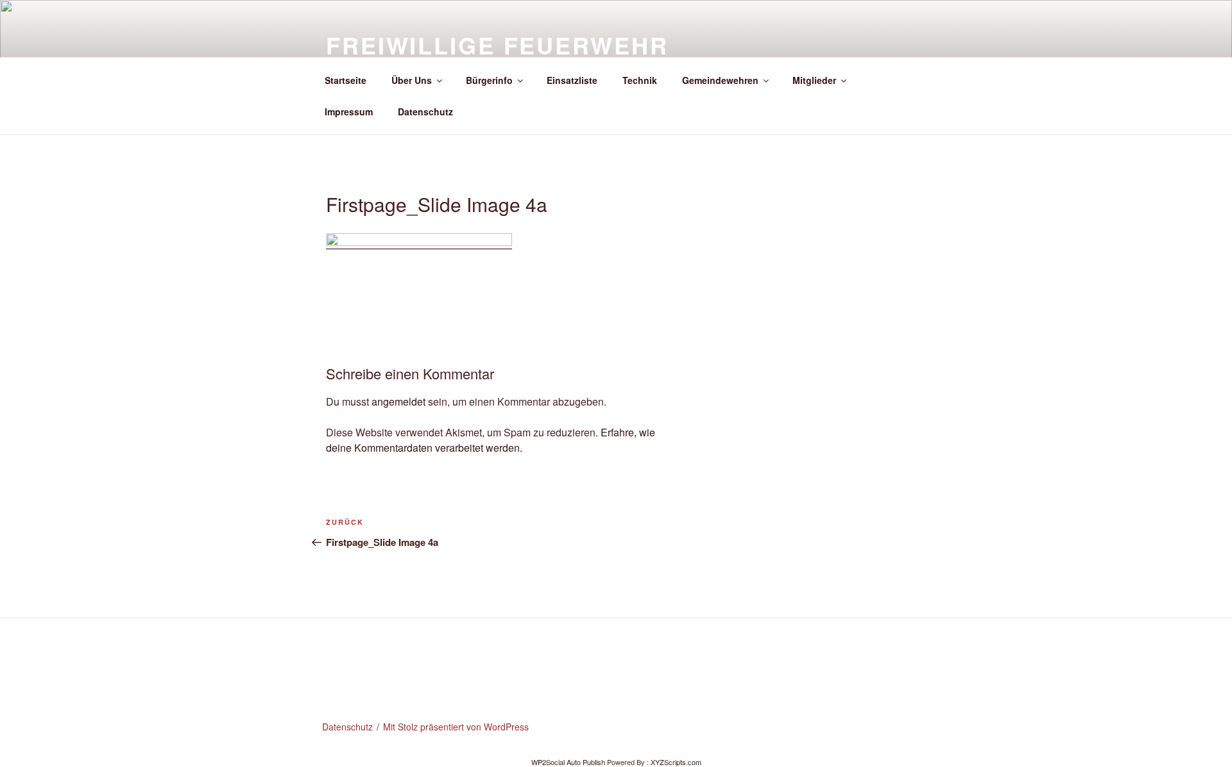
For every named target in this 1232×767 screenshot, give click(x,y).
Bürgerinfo (489, 80)
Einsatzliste (572, 80)
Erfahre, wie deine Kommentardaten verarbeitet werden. (490, 440)
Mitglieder (814, 80)
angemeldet (398, 401)
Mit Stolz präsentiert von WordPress (456, 726)
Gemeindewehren (720, 80)
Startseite (345, 80)
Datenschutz (425, 111)
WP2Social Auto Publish (568, 762)
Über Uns (411, 80)
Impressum (349, 111)
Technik (639, 80)
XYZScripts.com (676, 762)
